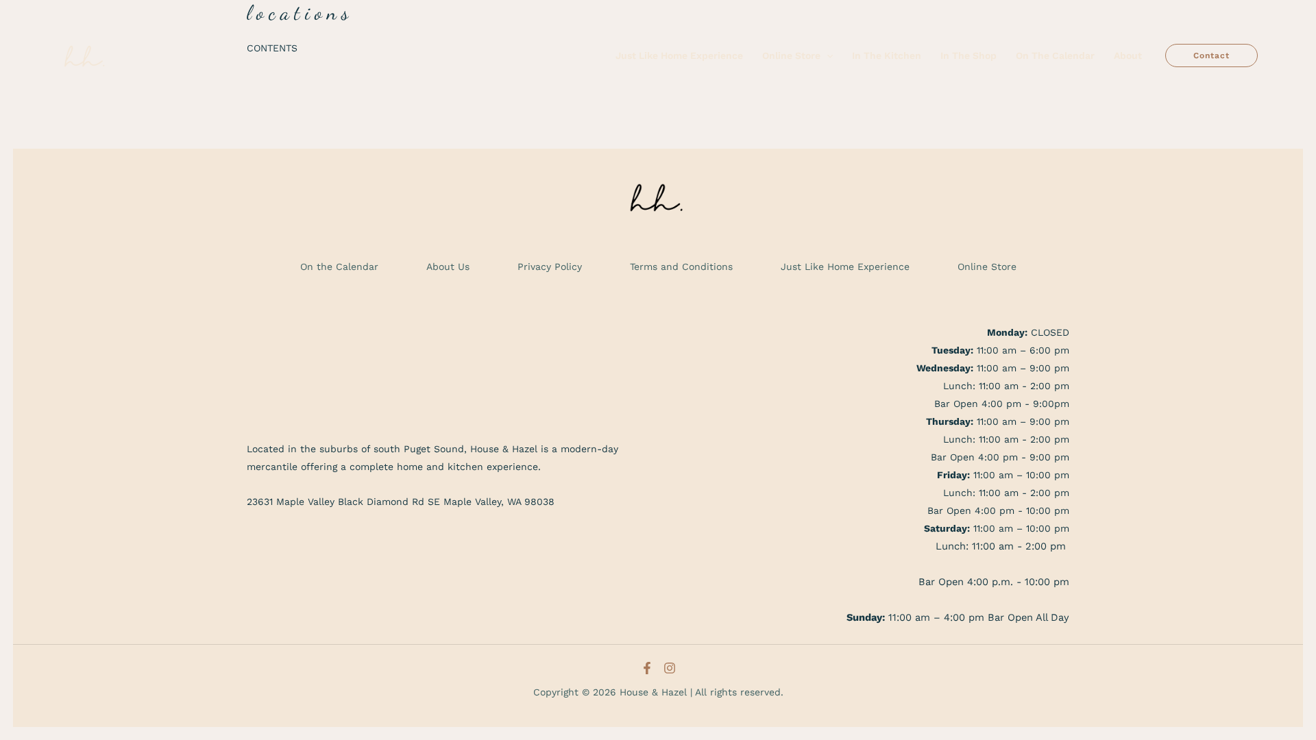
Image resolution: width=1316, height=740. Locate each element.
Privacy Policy (549, 266)
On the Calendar (339, 266)
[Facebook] (647, 668)
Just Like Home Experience (845, 266)
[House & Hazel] (85, 54)
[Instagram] (669, 668)
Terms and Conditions (681, 266)
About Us (448, 266)
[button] (826, 55)
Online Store (987, 266)
